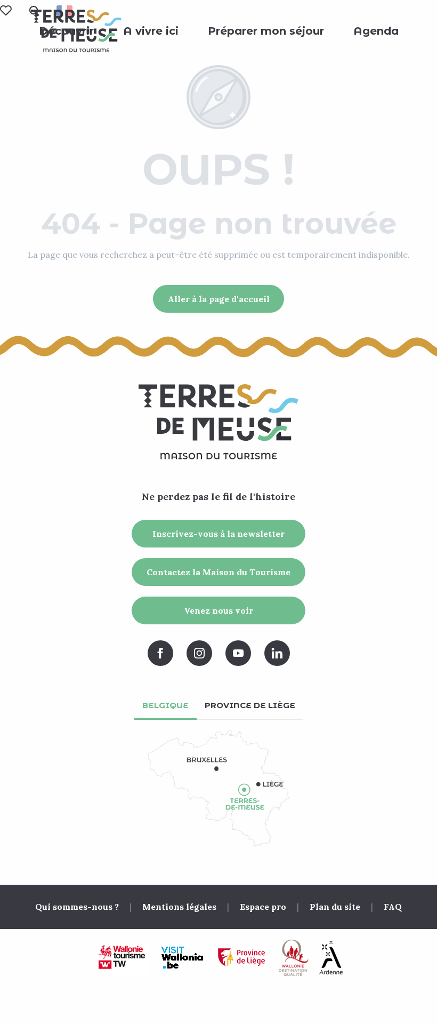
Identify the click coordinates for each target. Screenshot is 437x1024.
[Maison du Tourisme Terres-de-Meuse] (76, 31)
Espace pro (263, 906)
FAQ (393, 906)
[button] (151, 30)
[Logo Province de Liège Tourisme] (241, 957)
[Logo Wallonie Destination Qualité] (294, 958)
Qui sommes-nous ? (77, 906)
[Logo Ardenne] (331, 957)
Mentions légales (179, 906)
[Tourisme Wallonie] (122, 958)
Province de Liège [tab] (250, 705)
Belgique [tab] (165, 705)
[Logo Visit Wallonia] (182, 958)
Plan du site (335, 906)
